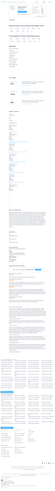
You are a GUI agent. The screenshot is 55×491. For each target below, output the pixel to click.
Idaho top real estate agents (6, 402)
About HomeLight (31, 431)
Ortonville (11, 31)
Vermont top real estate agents (20, 421)
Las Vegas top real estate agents (33, 364)
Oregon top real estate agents (20, 416)
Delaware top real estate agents (47, 397)
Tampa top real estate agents (33, 374)
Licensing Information (5, 484)
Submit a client (17, 437)
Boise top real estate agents (19, 387)
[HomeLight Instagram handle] (46, 463)
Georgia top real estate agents (33, 398)
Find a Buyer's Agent (4, 433)
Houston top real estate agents (47, 360)
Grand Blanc (17, 28)
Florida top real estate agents (20, 398)
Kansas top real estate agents (6, 403)
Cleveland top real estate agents (20, 383)
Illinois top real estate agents (20, 402)
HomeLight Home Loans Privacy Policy (8, 483)
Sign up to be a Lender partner (20, 447)
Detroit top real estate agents (33, 385)
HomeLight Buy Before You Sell (6, 447)
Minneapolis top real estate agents (21, 385)
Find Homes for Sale (4, 435)
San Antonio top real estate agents (7, 362)
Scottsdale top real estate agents (47, 371)
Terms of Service (35, 474)
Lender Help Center (18, 450)
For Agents (44, 1)
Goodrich (23, 28)
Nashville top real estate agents (47, 364)
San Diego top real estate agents (20, 362)
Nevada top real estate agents (6, 410)
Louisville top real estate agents (20, 380)
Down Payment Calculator (5, 438)
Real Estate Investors (31, 440)
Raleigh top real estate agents (47, 374)
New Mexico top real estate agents (48, 410)
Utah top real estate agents (6, 421)
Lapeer (39, 28)
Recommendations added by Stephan (15, 306)
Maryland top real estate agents (6, 405)
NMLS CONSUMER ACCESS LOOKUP (7, 482)
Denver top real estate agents (33, 366)
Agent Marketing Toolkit (19, 442)
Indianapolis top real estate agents (21, 368)
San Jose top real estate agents (47, 380)
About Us (37, 1)
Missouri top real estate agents (20, 408)
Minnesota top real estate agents (47, 405)
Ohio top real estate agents (46, 413)
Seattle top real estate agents (6, 371)
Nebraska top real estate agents (47, 408)
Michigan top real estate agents (33, 405)
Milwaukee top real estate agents (7, 380)
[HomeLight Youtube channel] (49, 463)
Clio (31, 31)
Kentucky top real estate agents (20, 403)
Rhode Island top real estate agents (48, 416)
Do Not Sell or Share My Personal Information (27, 475)
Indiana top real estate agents (33, 402)
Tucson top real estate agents (47, 377)
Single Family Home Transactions (13, 92)
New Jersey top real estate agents (34, 410)
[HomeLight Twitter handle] (42, 463)
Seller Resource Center (5, 454)
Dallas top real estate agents (47, 362)
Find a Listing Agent (4, 445)
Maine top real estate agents (47, 403)
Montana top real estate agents (33, 408)
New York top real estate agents (6, 360)
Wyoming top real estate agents (33, 423)
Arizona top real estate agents (33, 395)
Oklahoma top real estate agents (7, 416)
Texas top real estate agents (47, 418)
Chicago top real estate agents (33, 360)
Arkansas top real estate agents (47, 395)
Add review (38, 269)
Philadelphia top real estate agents (7, 366)
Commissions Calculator (5, 456)
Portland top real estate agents (47, 368)
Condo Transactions (13, 81)
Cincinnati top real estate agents (33, 383)
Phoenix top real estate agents (33, 362)
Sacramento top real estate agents (7, 379)
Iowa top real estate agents (46, 402)
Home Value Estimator (5, 450)
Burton (11, 28)
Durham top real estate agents (47, 387)
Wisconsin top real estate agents (20, 423)
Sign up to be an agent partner (20, 433)
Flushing (17, 31)
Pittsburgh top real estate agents (47, 385)
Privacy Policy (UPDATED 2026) (44, 474)
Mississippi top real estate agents (7, 408)
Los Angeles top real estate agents (21, 360)
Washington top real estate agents (21, 377)
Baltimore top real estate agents (47, 379)
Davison (33, 28)
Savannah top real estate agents (33, 387)
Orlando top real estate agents (6, 377)
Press (29, 437)
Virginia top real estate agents (33, 421)
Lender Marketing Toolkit (19, 452)
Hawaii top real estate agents (47, 398)
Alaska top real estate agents (20, 395)
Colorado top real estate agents (20, 397)
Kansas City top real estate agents (20, 379)
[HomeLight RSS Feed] (53, 463)
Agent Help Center (18, 440)
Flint (28, 28)
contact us (33, 469)
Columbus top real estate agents (33, 368)
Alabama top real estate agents (6, 395)
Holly (28, 31)
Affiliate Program (31, 439)
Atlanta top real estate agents (47, 366)
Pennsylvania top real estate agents (34, 416)
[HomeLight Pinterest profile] (51, 463)
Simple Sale (3, 449)
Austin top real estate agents (6, 364)
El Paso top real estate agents (33, 377)
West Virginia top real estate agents (7, 423)
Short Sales (12, 100)
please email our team (27, 469)
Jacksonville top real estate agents (20, 366)
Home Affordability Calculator (6, 437)
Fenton (23, 31)
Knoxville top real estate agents (6, 387)
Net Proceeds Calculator (5, 452)
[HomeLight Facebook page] (44, 463)
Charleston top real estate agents (47, 383)
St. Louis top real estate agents (6, 383)
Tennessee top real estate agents (34, 418)
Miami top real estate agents (6, 374)
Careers (29, 435)
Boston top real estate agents (33, 379)
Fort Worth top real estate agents (34, 371)
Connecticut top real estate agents (34, 397)
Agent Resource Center (19, 438)
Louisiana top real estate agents (33, 403)
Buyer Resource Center (5, 440)
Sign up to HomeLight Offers (19, 435)
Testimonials (30, 433)
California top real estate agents (6, 397)
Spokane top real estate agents (6, 385)
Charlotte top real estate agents (20, 364)
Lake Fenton (18, 41)
